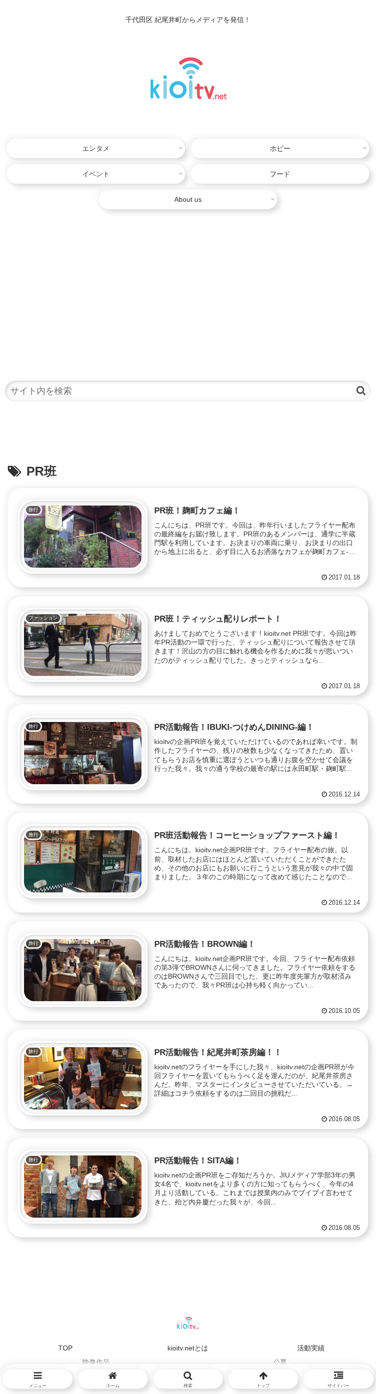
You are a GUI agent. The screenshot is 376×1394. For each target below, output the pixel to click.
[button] (361, 390)
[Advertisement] (188, 289)
